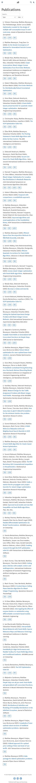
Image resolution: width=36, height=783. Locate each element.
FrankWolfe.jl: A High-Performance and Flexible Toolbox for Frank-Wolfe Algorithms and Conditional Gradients (18, 652)
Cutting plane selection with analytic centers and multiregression (17, 565)
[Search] (31, 2)
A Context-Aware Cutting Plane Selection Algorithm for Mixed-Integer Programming (17, 588)
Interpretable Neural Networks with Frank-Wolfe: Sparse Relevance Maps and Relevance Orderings (17, 629)
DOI (9, 187)
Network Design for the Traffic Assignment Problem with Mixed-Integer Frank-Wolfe (17, 393)
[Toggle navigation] (2, 2)
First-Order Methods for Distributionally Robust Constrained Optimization (17, 88)
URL (15, 38)
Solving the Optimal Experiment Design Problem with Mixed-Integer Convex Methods (16, 317)
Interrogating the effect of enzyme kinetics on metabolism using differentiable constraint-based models (18, 611)
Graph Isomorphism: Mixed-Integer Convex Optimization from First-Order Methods (16, 65)
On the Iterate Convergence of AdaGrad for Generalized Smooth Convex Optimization (17, 47)
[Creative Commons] (18, 778)
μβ (18, 2)
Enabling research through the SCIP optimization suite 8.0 (17, 548)
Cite (5, 38)
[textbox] (10, 14)
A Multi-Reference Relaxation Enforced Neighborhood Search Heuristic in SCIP (16, 428)
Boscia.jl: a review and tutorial (18, 289)
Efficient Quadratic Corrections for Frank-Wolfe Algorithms (16, 253)
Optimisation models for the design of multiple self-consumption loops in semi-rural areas (17, 29)
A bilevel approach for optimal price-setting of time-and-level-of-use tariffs (16, 746)
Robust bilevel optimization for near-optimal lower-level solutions (17, 352)
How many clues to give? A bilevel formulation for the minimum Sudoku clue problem (17, 411)
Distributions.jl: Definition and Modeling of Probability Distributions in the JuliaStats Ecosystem (18, 707)
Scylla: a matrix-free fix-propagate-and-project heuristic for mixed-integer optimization (17, 484)
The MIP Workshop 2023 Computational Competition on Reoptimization (18, 464)
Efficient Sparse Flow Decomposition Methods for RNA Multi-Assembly (17, 235)
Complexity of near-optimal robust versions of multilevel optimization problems (18, 725)
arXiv (9, 38)
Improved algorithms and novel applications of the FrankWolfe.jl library (16, 220)
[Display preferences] (34, 2)
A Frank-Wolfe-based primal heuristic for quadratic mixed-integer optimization (18, 105)
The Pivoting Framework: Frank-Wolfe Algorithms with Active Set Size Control (17, 136)
